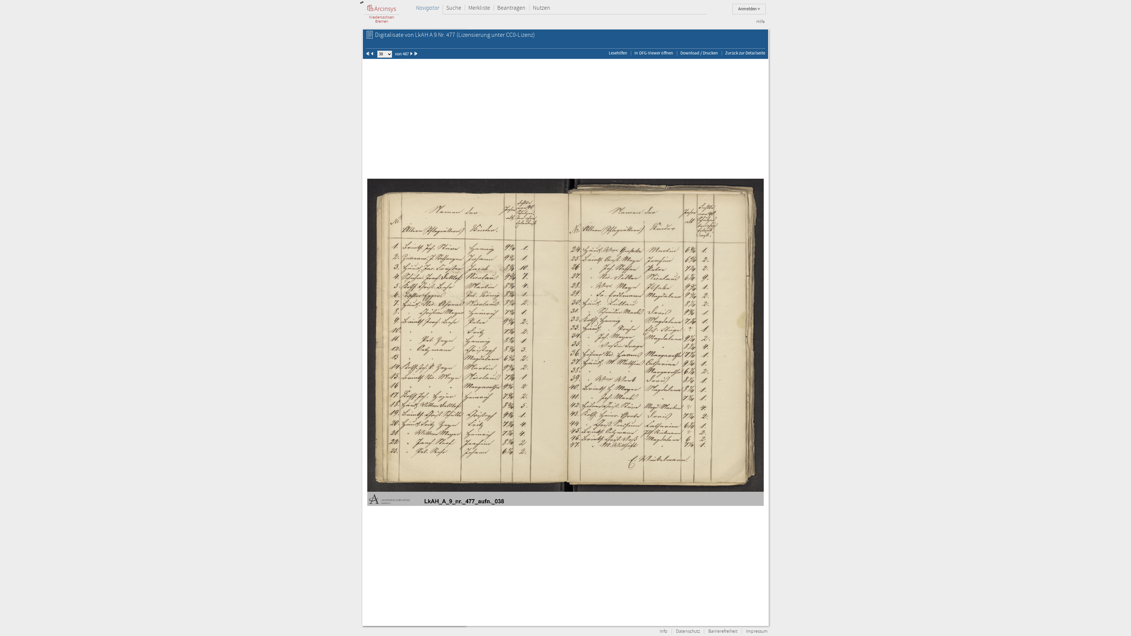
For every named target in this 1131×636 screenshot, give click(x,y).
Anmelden (748, 9)
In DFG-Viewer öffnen (653, 53)
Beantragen (511, 7)
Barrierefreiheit (723, 631)
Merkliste (479, 7)
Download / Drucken (699, 53)
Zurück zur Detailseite (745, 53)
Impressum (757, 631)
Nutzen (541, 7)
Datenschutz (688, 631)
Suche (453, 7)
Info (663, 631)
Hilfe (760, 21)
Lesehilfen (618, 53)
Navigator (427, 7)
